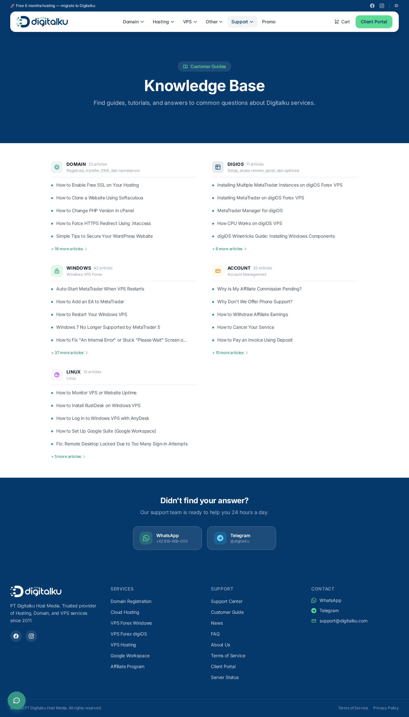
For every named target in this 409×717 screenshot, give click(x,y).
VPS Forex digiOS (129, 633)
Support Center (227, 601)
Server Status (225, 677)
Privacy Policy (386, 707)
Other (211, 21)
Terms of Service (228, 655)
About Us (220, 644)
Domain (131, 21)
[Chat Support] (17, 700)
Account (239, 268)
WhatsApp (331, 600)
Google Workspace (130, 655)
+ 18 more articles (67, 248)
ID (397, 5)
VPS (187, 21)
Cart (345, 21)
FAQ (215, 633)
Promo (268, 21)
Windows (78, 268)
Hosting (161, 21)
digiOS (236, 164)
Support (239, 21)
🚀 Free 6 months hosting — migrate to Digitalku (52, 5)
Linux (73, 371)
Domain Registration (131, 601)
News (216, 623)
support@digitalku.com (343, 620)
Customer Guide (227, 612)
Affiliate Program (127, 666)
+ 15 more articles (227, 352)
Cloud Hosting (125, 612)
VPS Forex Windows (131, 623)
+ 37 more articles (67, 352)
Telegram (329, 610)
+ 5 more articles (66, 456)
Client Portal (374, 21)
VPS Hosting (123, 644)
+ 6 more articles (227, 248)
